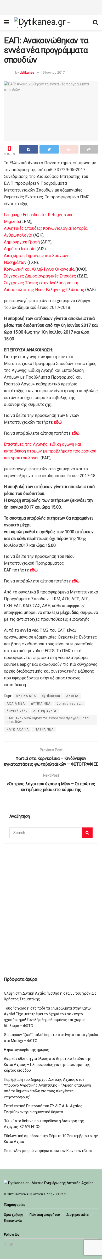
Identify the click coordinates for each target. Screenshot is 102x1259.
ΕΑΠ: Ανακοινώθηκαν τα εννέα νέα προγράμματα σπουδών (48, 720)
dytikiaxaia (51, 696)
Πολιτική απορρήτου (45, 1215)
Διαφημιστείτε (77, 1215)
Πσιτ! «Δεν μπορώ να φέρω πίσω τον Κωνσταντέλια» (48, 1151)
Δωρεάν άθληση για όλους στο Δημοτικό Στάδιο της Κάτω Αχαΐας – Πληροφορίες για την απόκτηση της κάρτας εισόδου (47, 1064)
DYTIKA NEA (26, 696)
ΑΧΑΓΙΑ (72, 696)
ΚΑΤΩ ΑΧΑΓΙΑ (18, 729)
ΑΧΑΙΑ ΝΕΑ (16, 703)
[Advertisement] (51, 6)
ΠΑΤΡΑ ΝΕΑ (44, 729)
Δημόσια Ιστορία (20, 248)
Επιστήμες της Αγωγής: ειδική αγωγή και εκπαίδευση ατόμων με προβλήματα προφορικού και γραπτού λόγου (50, 451)
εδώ (76, 433)
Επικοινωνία (13, 1221)
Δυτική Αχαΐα (44, 711)
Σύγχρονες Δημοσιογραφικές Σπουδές (40, 276)
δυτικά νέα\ (17, 711)
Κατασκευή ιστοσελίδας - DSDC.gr (40, 1194)
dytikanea (27, 72)
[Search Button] (87, 832)
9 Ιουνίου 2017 (54, 72)
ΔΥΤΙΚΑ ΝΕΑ (40, 703)
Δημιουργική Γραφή (22, 241)
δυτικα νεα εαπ (69, 703)
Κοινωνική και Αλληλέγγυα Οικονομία (39, 269)
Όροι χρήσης (13, 1215)
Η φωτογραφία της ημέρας (26, 1050)
